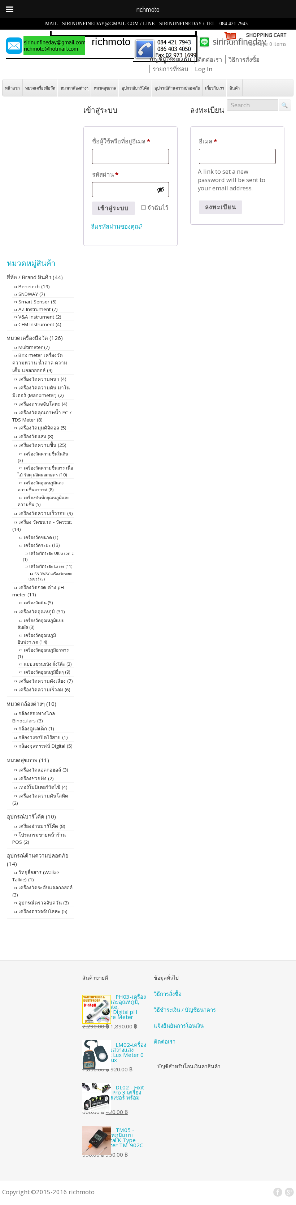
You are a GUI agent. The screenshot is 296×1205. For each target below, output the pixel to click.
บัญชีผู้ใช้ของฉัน (170, 59)
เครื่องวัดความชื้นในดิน (46, 454)
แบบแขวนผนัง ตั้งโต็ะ (44, 664)
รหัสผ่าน (105, 174)
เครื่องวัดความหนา (38, 379)
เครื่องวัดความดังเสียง (42, 681)
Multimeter (30, 347)
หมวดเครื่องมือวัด (40, 88)
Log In (203, 69)
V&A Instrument (36, 317)
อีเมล (208, 141)
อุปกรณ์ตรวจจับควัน (40, 902)
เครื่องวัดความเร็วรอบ (42, 513)
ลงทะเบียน (220, 207)
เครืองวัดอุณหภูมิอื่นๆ (44, 672)
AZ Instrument (34, 309)
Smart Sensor (33, 301)
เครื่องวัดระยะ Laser (47, 566)
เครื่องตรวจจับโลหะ (39, 404)
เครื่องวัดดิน (35, 603)
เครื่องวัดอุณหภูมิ (36, 611)
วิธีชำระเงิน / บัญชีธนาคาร (185, 1009)
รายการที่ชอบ (170, 69)
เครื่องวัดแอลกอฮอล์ (39, 769)
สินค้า (235, 88)
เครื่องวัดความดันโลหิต (43, 795)
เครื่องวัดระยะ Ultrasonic (51, 553)
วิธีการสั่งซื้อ (244, 59)
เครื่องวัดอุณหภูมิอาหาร (46, 650)
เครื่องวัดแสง (32, 436)
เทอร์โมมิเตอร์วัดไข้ (39, 787)
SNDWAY (28, 294)
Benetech (29, 286)
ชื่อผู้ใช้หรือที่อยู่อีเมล (121, 141)
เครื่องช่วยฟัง (32, 778)
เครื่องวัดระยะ (37, 545)
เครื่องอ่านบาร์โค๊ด (38, 826)
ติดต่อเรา (210, 59)
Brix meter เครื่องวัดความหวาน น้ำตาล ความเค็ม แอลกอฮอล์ (39, 362)
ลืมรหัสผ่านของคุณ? (117, 226)
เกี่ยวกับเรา (214, 88)
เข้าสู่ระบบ (113, 208)
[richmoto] (135, 60)
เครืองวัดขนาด (38, 537)
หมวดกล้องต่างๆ (74, 88)
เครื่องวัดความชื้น (37, 445)
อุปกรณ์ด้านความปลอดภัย (177, 88)
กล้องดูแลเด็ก (32, 728)
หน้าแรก (12, 88)
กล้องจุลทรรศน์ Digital (41, 746)
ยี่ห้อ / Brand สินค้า (29, 277)
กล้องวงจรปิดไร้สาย (39, 737)
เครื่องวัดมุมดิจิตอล (38, 427)
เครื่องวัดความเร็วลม (40, 689)
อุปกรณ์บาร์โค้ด (135, 88)
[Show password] (161, 189)
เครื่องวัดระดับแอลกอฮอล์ (45, 887)
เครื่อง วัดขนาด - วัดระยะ (45, 522)
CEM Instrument (36, 324)
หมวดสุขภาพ (105, 88)
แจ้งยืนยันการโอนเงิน (179, 1025)
